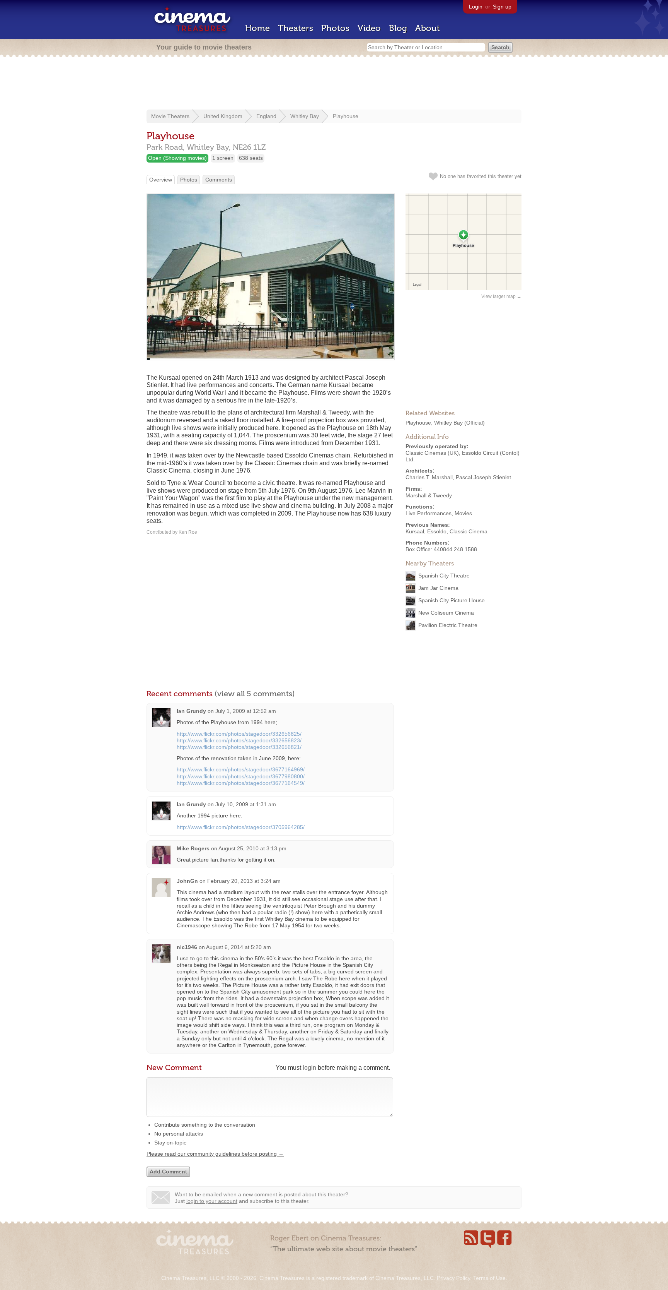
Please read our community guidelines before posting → (215, 1154)
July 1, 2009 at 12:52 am (245, 711)
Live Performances (429, 513)
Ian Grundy (191, 711)
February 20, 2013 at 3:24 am (244, 881)
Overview (160, 179)
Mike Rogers (193, 848)
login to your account (211, 1201)
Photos (335, 28)
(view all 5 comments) (255, 693)
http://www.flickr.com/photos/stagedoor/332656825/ (239, 734)
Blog (398, 28)
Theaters (295, 28)
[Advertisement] (334, 84)
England (266, 116)
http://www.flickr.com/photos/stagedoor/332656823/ (239, 740)
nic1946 (187, 947)
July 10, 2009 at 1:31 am (245, 804)
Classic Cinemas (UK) (432, 453)
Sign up (502, 6)
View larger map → (501, 296)
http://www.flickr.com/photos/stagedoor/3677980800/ (241, 776)
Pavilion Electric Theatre (447, 625)
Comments (218, 179)
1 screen (222, 158)
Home (257, 28)
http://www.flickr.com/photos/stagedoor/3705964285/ (241, 827)
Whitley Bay (304, 116)
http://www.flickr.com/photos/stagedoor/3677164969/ (241, 769)
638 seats (251, 158)
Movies (463, 513)
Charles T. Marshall (429, 477)
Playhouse (345, 116)
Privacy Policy (453, 1278)
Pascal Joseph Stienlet (483, 477)
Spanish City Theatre (444, 575)
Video (369, 28)
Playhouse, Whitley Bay (434, 423)
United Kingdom (222, 116)
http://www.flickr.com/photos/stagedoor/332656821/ (239, 747)
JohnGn (187, 881)
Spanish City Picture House (451, 600)
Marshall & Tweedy (429, 495)
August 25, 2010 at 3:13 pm (252, 848)
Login (475, 6)
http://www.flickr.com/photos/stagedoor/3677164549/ (241, 783)
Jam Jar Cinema (438, 588)
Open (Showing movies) (177, 158)
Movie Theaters (170, 116)
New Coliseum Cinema (446, 613)
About (427, 28)
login (309, 1067)
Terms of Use (489, 1278)
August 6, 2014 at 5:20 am (238, 947)
